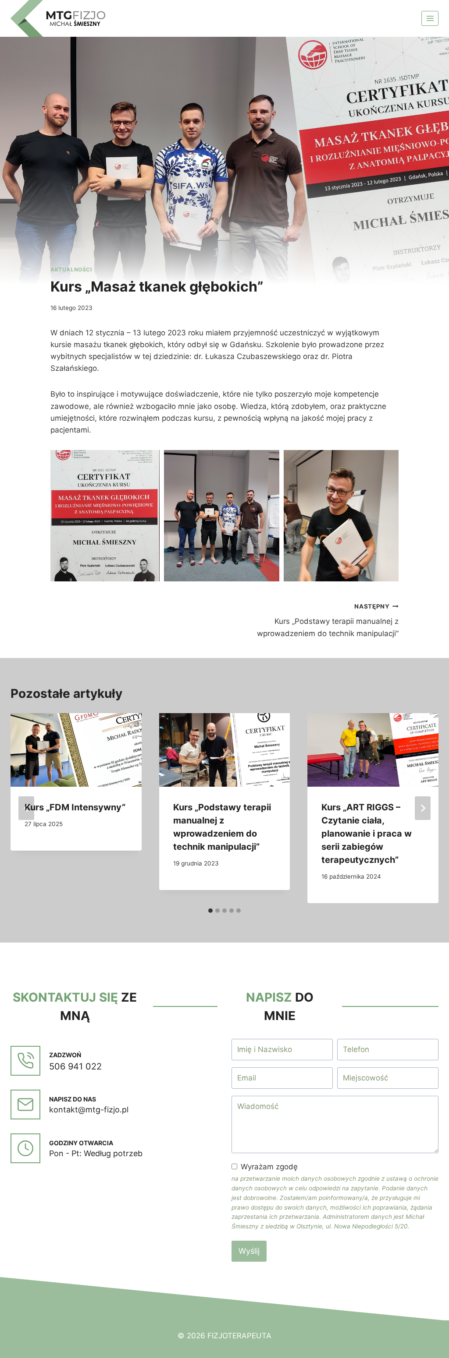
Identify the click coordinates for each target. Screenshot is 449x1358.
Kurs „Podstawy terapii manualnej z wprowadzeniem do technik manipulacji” (328, 620)
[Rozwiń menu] (429, 18)
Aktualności (71, 269)
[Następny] (423, 808)
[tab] (210, 910)
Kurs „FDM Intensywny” (75, 807)
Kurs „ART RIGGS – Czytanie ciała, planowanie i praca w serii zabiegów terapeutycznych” (366, 833)
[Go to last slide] (26, 808)
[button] (105, 515)
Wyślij (249, 1251)
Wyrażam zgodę (269, 1166)
